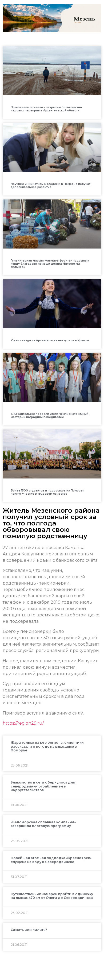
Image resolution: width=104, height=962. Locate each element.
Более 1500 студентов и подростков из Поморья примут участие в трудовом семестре (47, 492)
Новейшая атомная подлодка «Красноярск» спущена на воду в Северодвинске (51, 860)
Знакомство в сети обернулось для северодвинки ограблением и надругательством (43, 786)
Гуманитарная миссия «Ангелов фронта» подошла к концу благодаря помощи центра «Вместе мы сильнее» (50, 264)
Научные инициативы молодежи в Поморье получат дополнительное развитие (50, 185)
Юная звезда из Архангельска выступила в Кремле (50, 340)
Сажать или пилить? (29, 930)
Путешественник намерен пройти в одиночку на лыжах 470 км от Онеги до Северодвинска (52, 896)
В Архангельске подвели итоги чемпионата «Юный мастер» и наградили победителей (49, 415)
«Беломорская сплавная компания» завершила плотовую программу (43, 824)
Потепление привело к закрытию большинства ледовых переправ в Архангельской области (46, 109)
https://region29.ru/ (23, 723)
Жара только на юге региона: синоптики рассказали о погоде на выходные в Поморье (47, 746)
